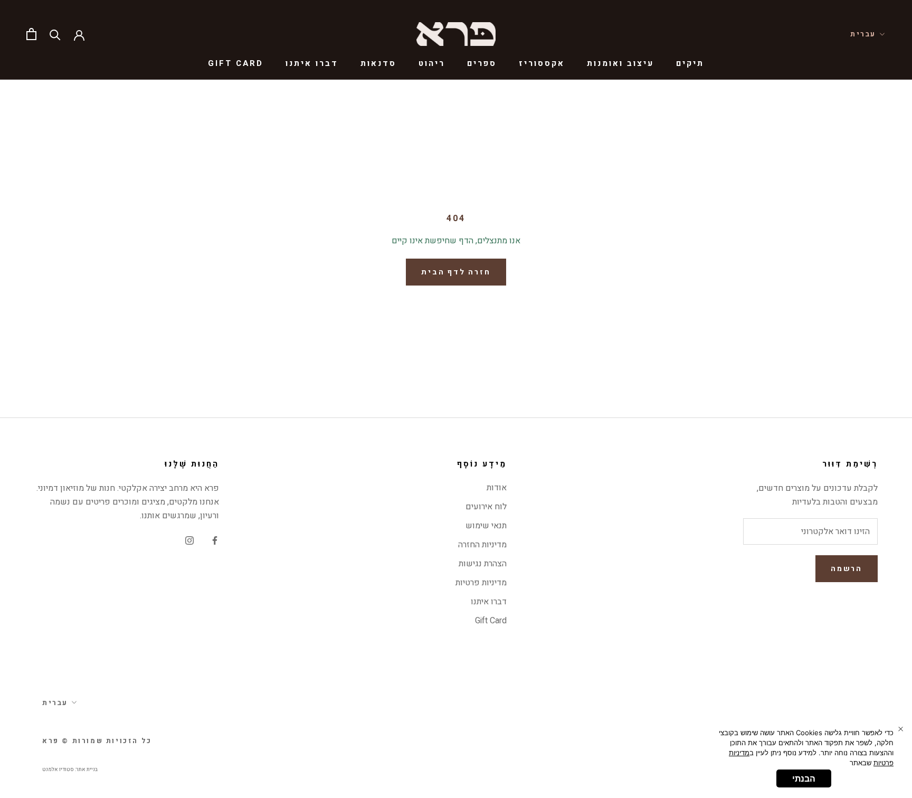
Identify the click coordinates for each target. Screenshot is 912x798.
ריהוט (432, 63)
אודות (497, 487)
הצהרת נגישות (483, 563)
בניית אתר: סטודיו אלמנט (70, 769)
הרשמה (846, 568)
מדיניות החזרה (482, 544)
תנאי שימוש (486, 525)
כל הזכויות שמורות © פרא (97, 741)
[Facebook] (215, 540)
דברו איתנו (312, 63)
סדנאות (378, 63)
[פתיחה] (31, 34)
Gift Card (235, 63)
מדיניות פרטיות (481, 582)
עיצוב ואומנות (620, 63)
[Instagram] (189, 540)
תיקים (690, 63)
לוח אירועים (486, 506)
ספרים (482, 63)
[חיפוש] (55, 34)
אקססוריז (542, 63)
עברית (863, 34)
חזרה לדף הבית (455, 272)
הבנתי (803, 778)
